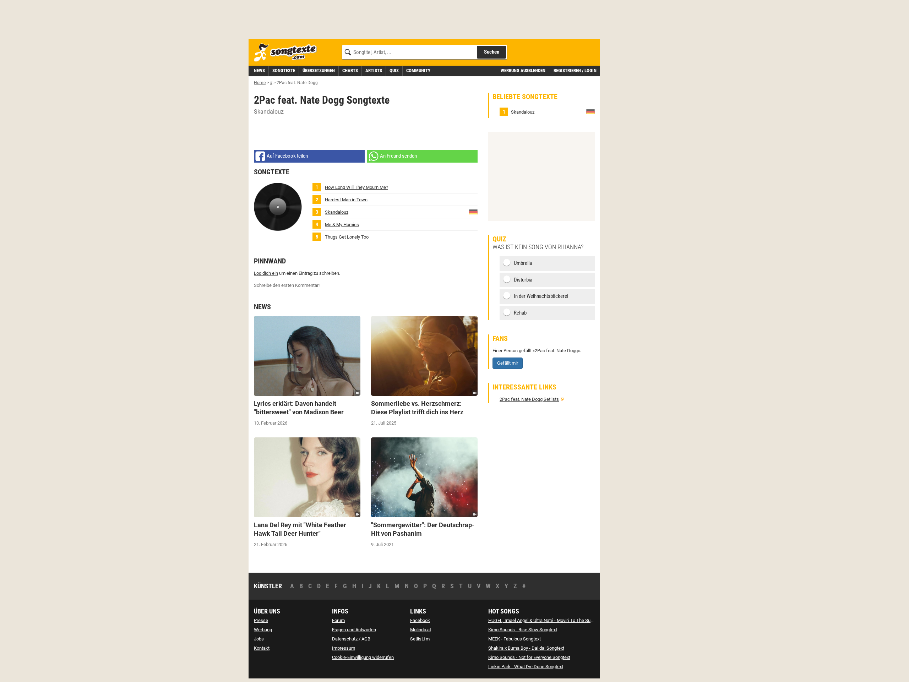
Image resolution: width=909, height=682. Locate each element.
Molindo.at (420, 629)
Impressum (343, 648)
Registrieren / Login (575, 70)
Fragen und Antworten (354, 629)
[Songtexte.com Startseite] (287, 53)
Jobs (259, 639)
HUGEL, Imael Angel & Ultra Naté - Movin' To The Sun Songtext (550, 620)
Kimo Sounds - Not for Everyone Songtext (529, 657)
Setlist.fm (420, 639)
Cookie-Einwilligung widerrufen (363, 657)
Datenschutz (345, 639)
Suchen (491, 52)
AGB (365, 639)
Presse (261, 620)
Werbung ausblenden (523, 70)
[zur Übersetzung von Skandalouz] (473, 211)
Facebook (420, 620)
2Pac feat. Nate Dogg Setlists (529, 399)
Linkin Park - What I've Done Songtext (525, 666)
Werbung (263, 629)
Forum (338, 620)
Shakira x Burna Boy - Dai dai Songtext (526, 648)
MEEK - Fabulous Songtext (514, 639)
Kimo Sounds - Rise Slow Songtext (522, 629)
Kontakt (262, 648)
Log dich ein (266, 273)
